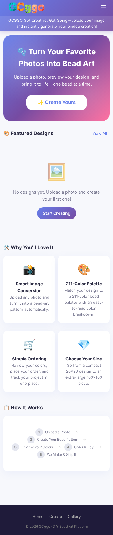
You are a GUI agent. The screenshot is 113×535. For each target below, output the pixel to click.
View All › (101, 133)
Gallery (74, 516)
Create (55, 516)
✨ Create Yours (57, 102)
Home (37, 516)
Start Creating (56, 213)
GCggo (44, 526)
